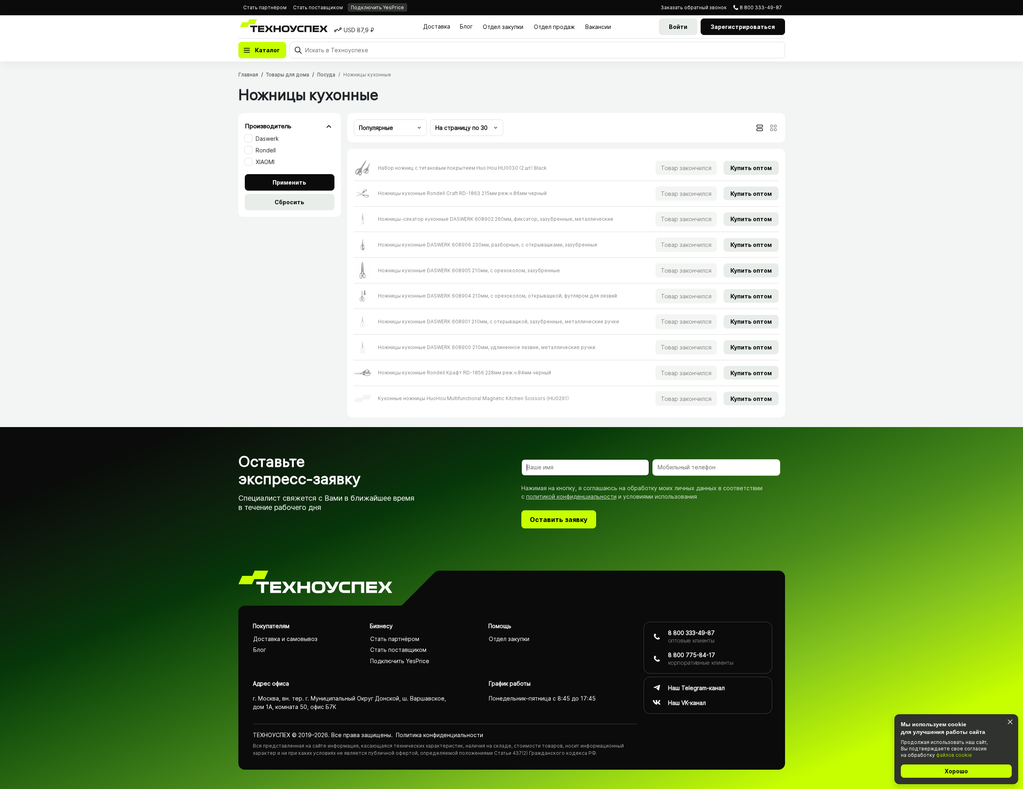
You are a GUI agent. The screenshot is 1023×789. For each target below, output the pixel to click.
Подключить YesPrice (377, 7)
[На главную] (315, 583)
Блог (466, 26)
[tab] (759, 128)
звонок (694, 7)
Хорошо (956, 771)
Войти (678, 26)
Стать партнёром (265, 7)
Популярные (376, 127)
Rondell (266, 150)
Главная (248, 75)
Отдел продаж (554, 26)
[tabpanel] (566, 283)
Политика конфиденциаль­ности (439, 734)
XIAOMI (265, 161)
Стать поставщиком (318, 7)
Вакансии (598, 26)
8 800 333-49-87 (761, 7)
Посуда (326, 75)
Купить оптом (751, 167)
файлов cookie (954, 755)
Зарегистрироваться (743, 26)
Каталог (267, 50)
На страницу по (461, 127)
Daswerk (267, 138)
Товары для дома (287, 75)
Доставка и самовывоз (285, 638)
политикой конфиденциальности (571, 496)
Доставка (436, 26)
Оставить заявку (558, 520)
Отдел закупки (503, 26)
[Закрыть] (1010, 721)
